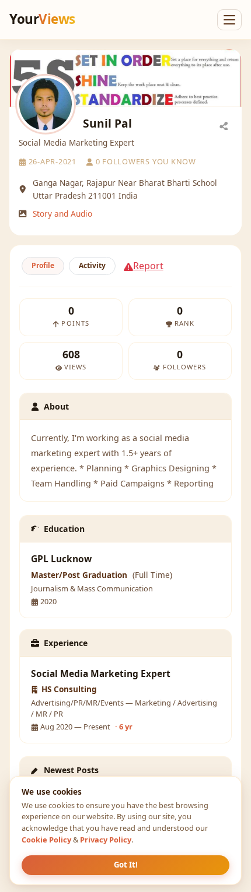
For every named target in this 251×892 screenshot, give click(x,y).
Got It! (126, 864)
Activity (92, 265)
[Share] (223, 125)
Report (148, 265)
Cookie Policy (46, 839)
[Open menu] (229, 19)
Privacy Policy (105, 839)
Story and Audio (62, 213)
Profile (43, 265)
